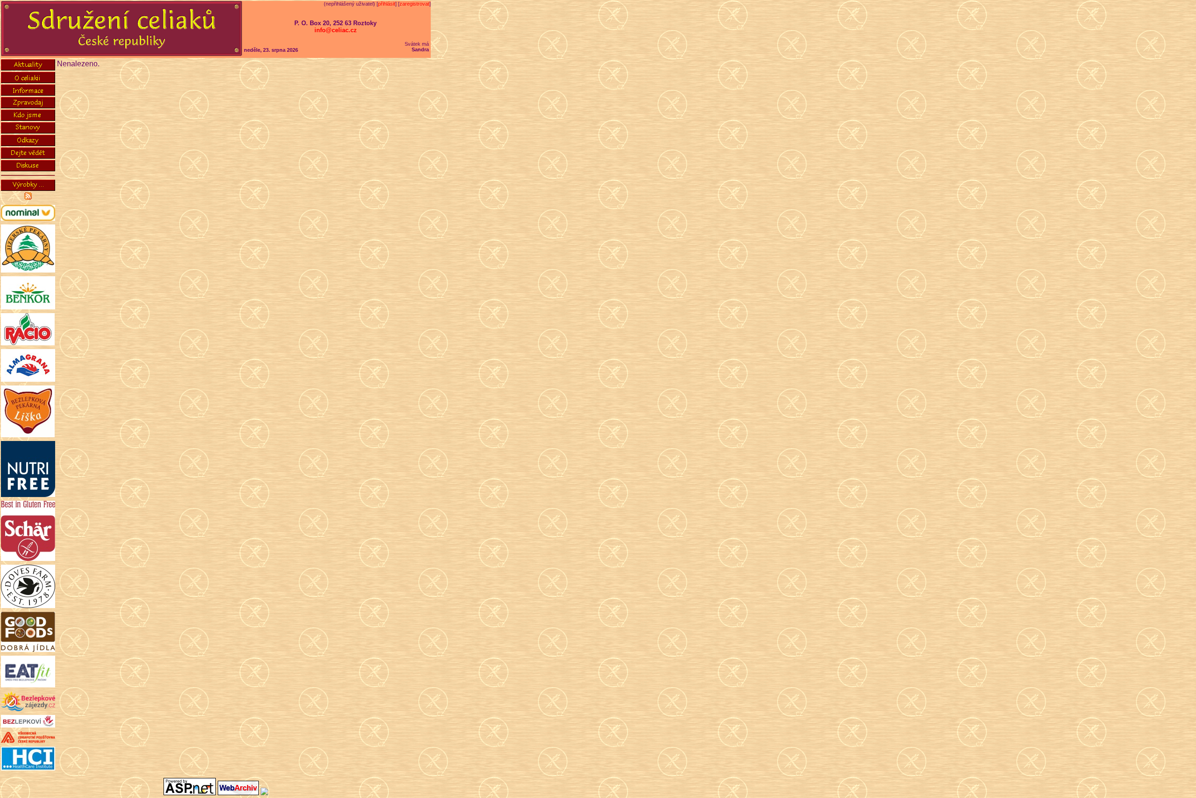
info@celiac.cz (335, 30)
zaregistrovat (414, 4)
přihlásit (386, 4)
